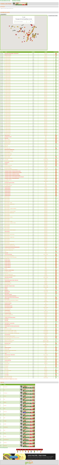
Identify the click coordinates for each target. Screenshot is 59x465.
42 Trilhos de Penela (7, 115)
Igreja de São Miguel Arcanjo (9, 274)
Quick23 (46, 135)
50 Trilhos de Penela (7, 126)
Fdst (45, 251)
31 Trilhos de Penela (7, 99)
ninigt (45, 136)
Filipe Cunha (46, 162)
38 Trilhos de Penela (7, 109)
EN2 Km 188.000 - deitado (8, 202)
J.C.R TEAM (46, 168)
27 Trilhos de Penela (7, 93)
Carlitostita (45, 350)
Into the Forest (7, 278)
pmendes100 (46, 301)
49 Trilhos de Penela (7, 125)
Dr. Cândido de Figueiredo (8, 185)
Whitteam (5, 402)
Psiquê (46, 288)
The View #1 (6, 366)
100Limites (45, 165)
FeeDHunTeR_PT (6, 439)
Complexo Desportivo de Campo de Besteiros (11, 169)
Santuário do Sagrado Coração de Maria (10, 350)
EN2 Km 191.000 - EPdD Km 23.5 (9, 212)
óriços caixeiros (46, 254)
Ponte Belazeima (7, 321)
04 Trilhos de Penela (7, 60)
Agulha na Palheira (7, 139)
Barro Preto (6, 145)
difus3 (4, 408)
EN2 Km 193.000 (7, 215)
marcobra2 (45, 281)
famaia (46, 317)
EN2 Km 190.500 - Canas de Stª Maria (10, 211)
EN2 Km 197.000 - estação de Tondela (10, 222)
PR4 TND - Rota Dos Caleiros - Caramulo (10, 331)
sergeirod (45, 271)
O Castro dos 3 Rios (8, 301)
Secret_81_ (45, 56)
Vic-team (8, 3)
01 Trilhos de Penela (7, 56)
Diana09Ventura (46, 344)
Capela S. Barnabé (7, 156)
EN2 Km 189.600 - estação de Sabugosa (10, 208)
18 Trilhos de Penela (7, 80)
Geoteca (6, 268)
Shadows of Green (7, 356)
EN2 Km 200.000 (7, 228)
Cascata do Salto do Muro (8, 165)
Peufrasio (5, 405)
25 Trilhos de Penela (7, 90)
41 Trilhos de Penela (7, 113)
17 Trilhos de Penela (7, 79)
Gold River (5, 442)
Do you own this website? (19, 21)
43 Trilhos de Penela (7, 116)
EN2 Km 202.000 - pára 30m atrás (9, 234)
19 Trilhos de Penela (7, 82)
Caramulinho (6, 159)
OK (30, 21)
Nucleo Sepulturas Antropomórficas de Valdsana (11, 300)
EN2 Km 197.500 (7, 224)
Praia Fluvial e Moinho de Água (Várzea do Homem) (12, 337)
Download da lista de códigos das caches (8, 378)
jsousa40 (46, 188)
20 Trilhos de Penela (7, 83)
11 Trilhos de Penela (7, 70)
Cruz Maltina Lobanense (8, 179)
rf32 (45, 364)
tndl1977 (46, 298)
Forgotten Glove (7, 258)
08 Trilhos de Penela (7, 66)
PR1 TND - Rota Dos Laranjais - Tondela (10, 330)
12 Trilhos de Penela (7, 72)
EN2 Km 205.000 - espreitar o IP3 (9, 244)
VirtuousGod (46, 337)
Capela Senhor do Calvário (8, 158)
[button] (22, 42)
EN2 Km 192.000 (7, 214)
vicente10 (45, 314)
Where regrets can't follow (8, 376)
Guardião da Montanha (8, 271)
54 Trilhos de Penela (7, 132)
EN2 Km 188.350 (7, 205)
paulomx (46, 148)
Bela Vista (6, 146)
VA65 (4, 417)
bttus (45, 182)
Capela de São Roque (8, 155)
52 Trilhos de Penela (7, 129)
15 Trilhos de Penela (7, 76)
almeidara (45, 149)
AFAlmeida (45, 158)
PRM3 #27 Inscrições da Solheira (9, 340)
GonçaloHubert (46, 287)
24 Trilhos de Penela (7, 89)
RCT (5, 346)
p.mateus (45, 360)
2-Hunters (45, 297)
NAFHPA (46, 274)
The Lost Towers (7, 363)
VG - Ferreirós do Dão (8, 370)
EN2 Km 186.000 (7, 198)
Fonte (5, 251)
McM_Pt (46, 142)
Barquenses (5, 445)
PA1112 (46, 255)
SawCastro (45, 198)
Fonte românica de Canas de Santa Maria (10, 257)
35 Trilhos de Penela (7, 105)
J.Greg (5, 433)
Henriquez (45, 152)
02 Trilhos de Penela (7, 57)
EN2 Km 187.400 (7, 201)
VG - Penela (6, 373)
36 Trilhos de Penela (7, 106)
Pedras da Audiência (7, 311)
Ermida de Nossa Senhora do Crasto (10, 245)
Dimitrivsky (45, 363)
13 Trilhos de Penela (7, 73)
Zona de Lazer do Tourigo (8, 377)
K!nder (46, 353)
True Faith (6, 367)
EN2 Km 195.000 (7, 218)
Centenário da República (8, 168)
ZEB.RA (46, 139)
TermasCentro (46, 291)
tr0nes (46, 261)
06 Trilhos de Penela (7, 63)
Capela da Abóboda (7, 152)
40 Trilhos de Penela (7, 112)
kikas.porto (45, 53)
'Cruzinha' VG (7, 181)
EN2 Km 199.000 (7, 225)
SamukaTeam (46, 311)
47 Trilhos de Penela (7, 122)
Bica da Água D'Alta (7, 148)
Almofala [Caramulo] (7, 142)
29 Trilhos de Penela (7, 96)
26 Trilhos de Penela (7, 92)
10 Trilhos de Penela (7, 69)
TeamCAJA (45, 304)
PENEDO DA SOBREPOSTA (9, 314)
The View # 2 (6, 364)
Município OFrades (45, 340)
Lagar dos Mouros (7, 284)
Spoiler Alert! (6, 357)
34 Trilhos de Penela (7, 103)
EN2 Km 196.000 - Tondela (8, 221)
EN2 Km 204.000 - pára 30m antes (9, 241)
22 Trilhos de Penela (7, 86)
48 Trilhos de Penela (7, 123)
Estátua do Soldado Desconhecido (9, 248)
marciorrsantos (46, 377)
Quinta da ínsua (7, 344)
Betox (4, 430)
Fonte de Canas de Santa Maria (9, 255)
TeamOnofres (46, 181)
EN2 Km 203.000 (7, 238)
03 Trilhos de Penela (7, 59)
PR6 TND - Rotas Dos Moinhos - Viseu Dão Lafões (12, 333)
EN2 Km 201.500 (7, 232)
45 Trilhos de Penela (7, 119)
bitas (4, 399)
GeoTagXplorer (46, 330)
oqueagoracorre (46, 159)
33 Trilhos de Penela (7, 102)
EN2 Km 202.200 (7, 235)
